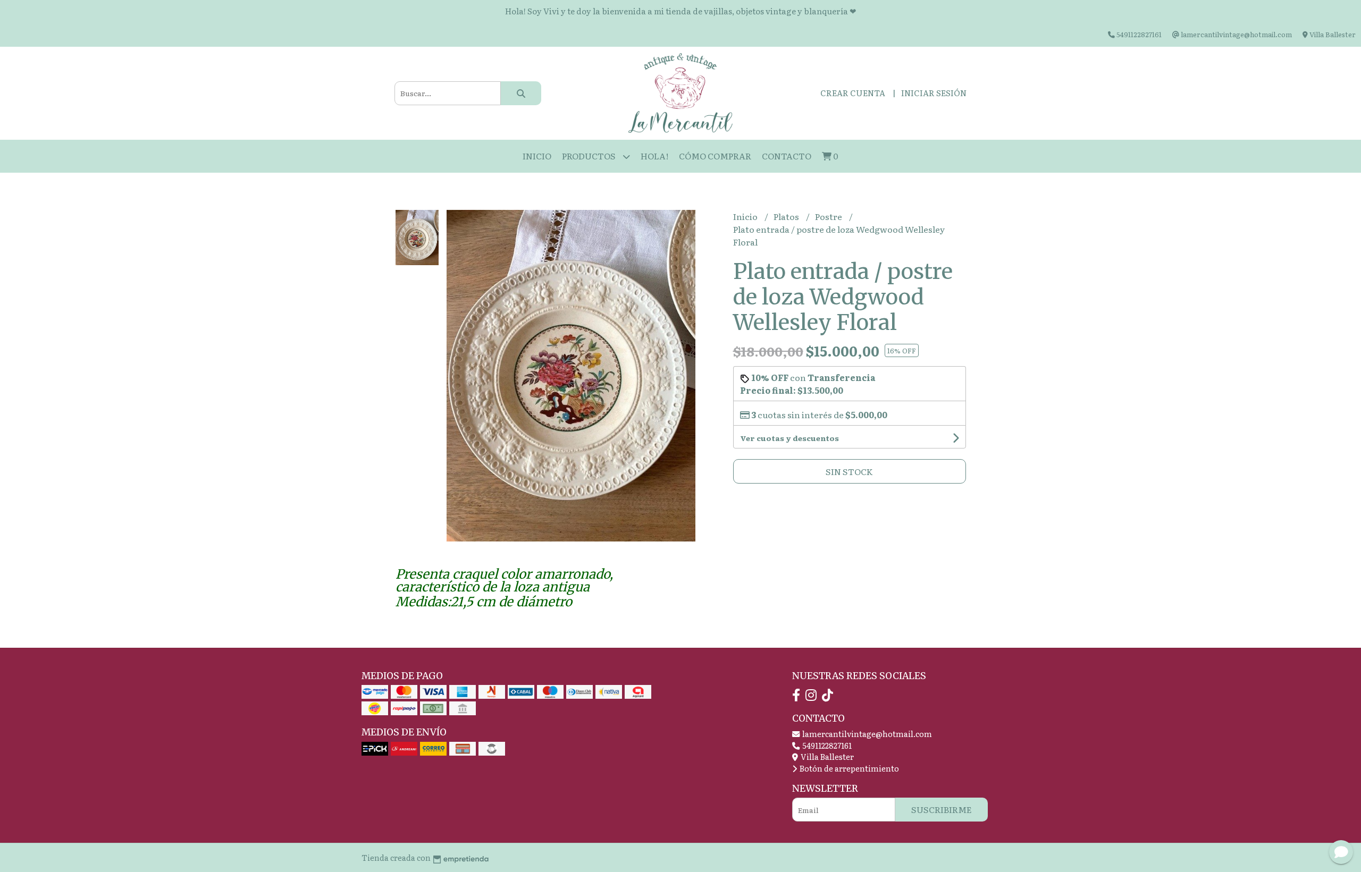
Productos (589, 155)
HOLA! (654, 155)
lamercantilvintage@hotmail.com (866, 733)
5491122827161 (826, 745)
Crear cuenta (852, 93)
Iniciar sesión (934, 93)
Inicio (537, 155)
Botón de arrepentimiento (848, 768)
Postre (829, 216)
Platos (787, 216)
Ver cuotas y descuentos (789, 438)
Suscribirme (941, 809)
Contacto (786, 155)
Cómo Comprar (715, 155)
